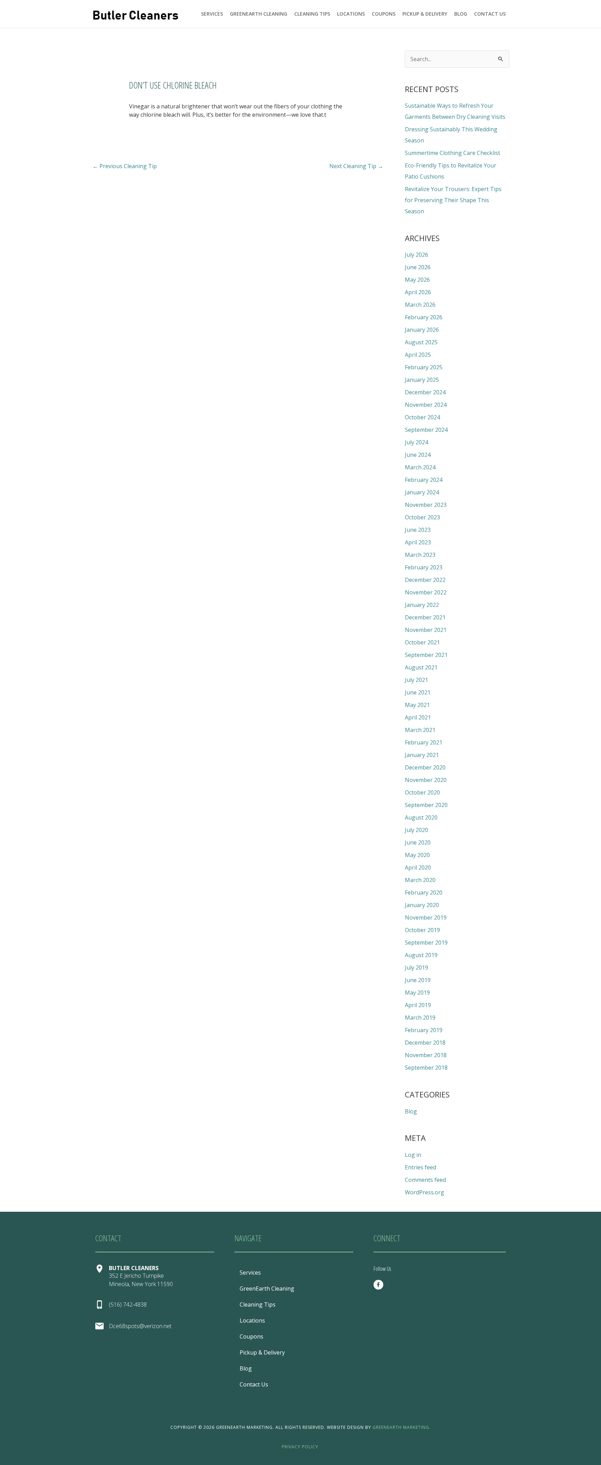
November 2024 (426, 405)
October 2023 (422, 517)
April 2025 (418, 355)
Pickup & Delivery (424, 13)
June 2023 (418, 530)
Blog (460, 13)
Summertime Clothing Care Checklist (452, 153)
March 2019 (420, 1017)
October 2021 (422, 642)
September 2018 (426, 1067)
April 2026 (418, 292)
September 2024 (426, 430)
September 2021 (426, 655)
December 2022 (425, 580)
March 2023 (420, 555)
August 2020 (421, 817)
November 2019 (426, 917)
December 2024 (425, 392)
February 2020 (423, 892)
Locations (351, 13)
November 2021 (426, 630)
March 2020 (420, 880)
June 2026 (418, 267)
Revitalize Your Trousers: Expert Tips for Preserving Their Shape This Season (453, 200)
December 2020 (425, 767)
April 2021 (418, 717)
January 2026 (422, 330)
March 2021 (420, 730)
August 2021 (421, 667)
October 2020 (422, 792)
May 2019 (417, 992)
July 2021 (416, 680)
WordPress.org (424, 1192)
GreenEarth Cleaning (258, 13)
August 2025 (421, 342)
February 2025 (423, 367)
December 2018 (425, 1042)
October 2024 (422, 417)
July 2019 (416, 967)
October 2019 (422, 930)
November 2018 (426, 1055)
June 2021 (418, 692)
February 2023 (423, 567)
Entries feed (420, 1167)
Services (212, 13)
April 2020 (418, 867)
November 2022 (426, 592)
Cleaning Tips (312, 13)
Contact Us (490, 13)
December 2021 (425, 617)
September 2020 (426, 805)
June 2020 (418, 842)
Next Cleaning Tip (356, 166)
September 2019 (426, 942)
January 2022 (422, 605)
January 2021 (422, 755)
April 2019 (418, 1005)
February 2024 (423, 480)
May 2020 (417, 855)
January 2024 (422, 492)
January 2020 (422, 905)
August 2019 (421, 955)
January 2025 (422, 380)
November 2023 (426, 505)
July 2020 (416, 830)
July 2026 (416, 254)
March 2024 (420, 467)
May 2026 (417, 279)
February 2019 (423, 1030)
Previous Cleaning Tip (125, 166)
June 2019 (418, 980)
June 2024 (418, 455)
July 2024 (416, 442)
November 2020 (426, 780)
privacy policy (300, 1447)
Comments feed (425, 1180)
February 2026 (423, 317)
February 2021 (423, 742)
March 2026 (420, 304)
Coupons (383, 13)
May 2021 (417, 705)
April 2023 (418, 542)
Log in (413, 1155)
